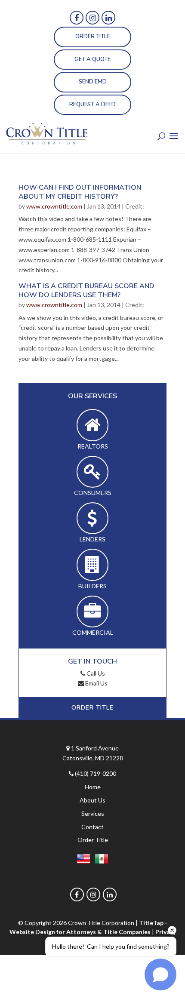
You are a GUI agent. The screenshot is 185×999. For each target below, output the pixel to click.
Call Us (95, 673)
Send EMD (93, 82)
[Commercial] (92, 612)
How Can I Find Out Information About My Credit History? (79, 192)
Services (92, 813)
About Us (92, 800)
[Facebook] (76, 18)
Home (93, 786)
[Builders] (92, 565)
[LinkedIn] (108, 18)
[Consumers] (92, 472)
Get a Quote (92, 59)
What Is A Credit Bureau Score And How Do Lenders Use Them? (86, 290)
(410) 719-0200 (95, 773)
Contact (92, 826)
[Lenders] (92, 518)
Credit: (134, 206)
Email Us (96, 683)
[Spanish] (101, 860)
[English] (83, 860)
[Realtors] (92, 425)
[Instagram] (92, 18)
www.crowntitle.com (54, 206)
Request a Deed (92, 104)
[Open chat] (160, 974)
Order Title (92, 36)
